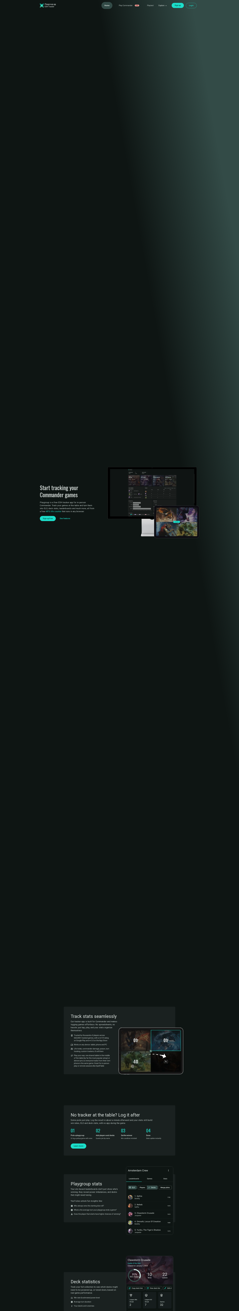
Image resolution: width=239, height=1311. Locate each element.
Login (191, 5)
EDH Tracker (49, 7)
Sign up (178, 5)
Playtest (150, 5)
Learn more (78, 1146)
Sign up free (48, 518)
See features (65, 518)
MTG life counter (53, 511)
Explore (161, 5)
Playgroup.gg (50, 4)
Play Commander (128, 5)
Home (106, 5)
